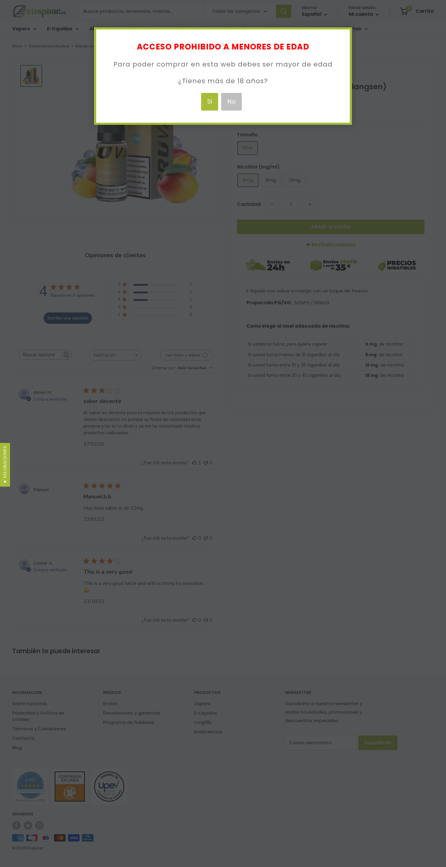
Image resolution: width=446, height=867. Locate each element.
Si (209, 101)
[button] (5, 464)
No (231, 101)
